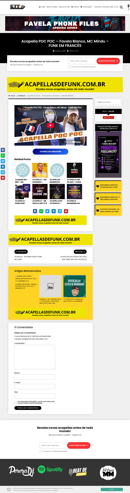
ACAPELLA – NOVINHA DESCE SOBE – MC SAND (28, 258)
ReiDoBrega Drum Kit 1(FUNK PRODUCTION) (109, 186)
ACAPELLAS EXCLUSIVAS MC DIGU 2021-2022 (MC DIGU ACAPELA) (73, 258)
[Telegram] (60, 211)
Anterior (22, 252)
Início (13, 96)
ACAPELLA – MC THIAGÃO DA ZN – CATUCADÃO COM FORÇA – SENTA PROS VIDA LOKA (50, 301)
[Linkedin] (54, 211)
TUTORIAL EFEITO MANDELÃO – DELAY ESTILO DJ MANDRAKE (73, 300)
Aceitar (112, 489)
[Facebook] (35, 211)
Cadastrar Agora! (107, 61)
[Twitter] (47, 211)
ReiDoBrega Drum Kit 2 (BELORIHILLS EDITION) (110, 198)
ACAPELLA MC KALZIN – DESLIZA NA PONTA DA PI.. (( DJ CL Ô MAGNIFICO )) (25, 286)
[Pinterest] (66, 211)
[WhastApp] (41, 211)
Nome (17, 373)
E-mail (17, 382)
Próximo (79, 252)
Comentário (20, 343)
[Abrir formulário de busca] (121, 7)
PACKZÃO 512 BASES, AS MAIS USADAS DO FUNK (109, 210)
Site (16, 392)
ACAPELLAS (21, 96)
